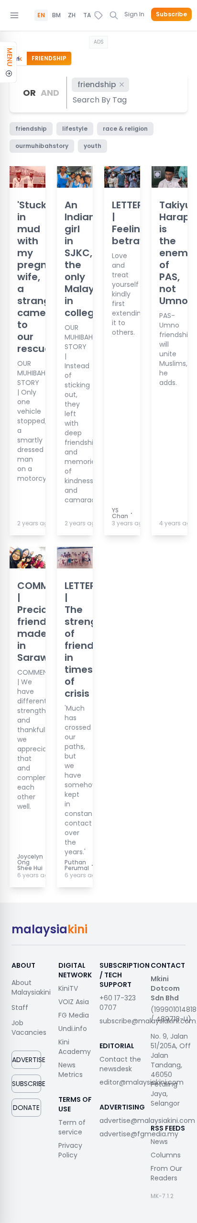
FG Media (73, 1015)
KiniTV (68, 988)
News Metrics (70, 1069)
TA (87, 15)
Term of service (72, 1127)
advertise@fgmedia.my (138, 1134)
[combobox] (100, 99)
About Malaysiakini (31, 987)
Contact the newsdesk (120, 1064)
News (159, 1141)
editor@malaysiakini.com (141, 1082)
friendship (96, 84)
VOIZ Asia (73, 1002)
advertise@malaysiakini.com (147, 1120)
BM (56, 15)
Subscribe (171, 14)
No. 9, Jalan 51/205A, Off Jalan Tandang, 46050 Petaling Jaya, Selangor (171, 1069)
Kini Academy (74, 1046)
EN (41, 15)
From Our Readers (166, 1173)
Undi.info (72, 1028)
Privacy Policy (70, 1150)
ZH (72, 15)
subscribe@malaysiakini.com (147, 1021)
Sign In (134, 14)
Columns (166, 1155)
